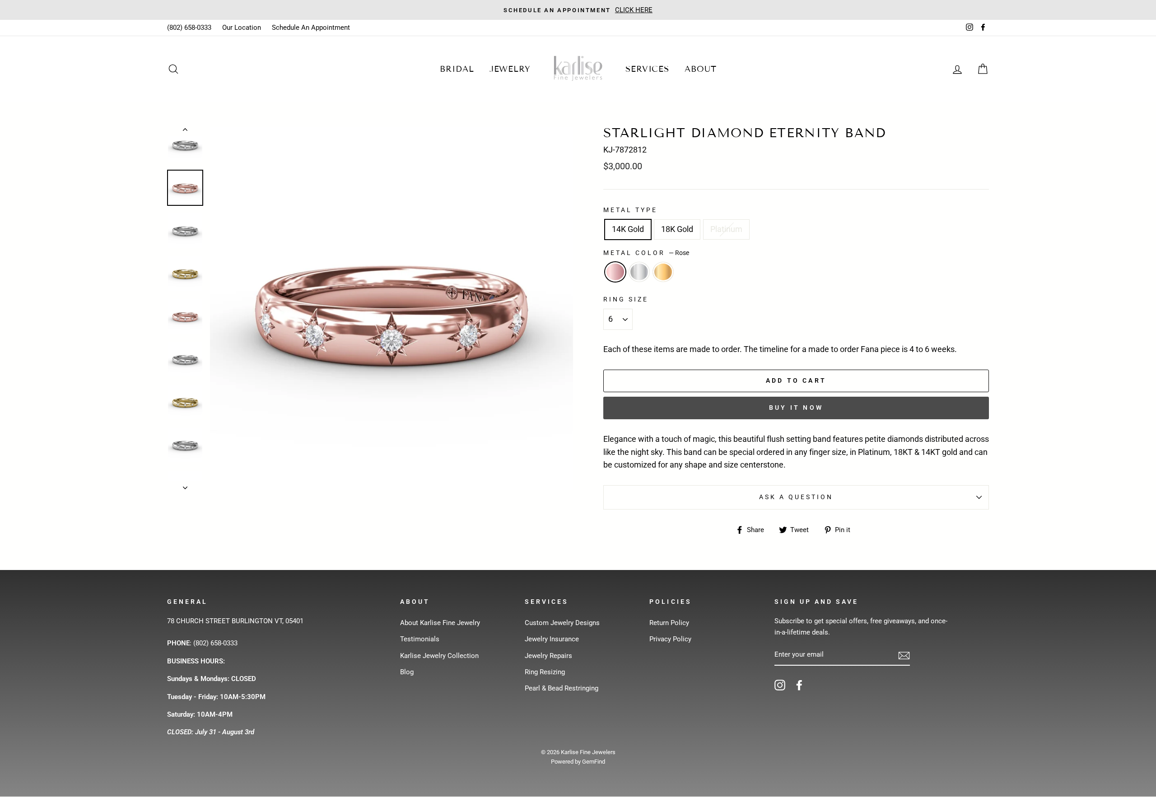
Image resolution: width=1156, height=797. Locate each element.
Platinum (726, 229)
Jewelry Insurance (552, 639)
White (639, 272)
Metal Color (646, 252)
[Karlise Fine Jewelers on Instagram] (779, 684)
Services (647, 69)
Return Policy (669, 623)
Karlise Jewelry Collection (439, 656)
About (701, 69)
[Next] (185, 485)
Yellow (663, 272)
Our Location (241, 27)
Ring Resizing (545, 672)
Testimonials (419, 639)
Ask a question (796, 496)
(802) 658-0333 (189, 27)
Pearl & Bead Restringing (561, 688)
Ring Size (625, 299)
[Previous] (185, 131)
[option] (578, 10)
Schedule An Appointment (311, 27)
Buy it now (796, 407)
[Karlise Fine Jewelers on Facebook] (799, 684)
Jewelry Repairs (548, 656)
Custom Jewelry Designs (562, 623)
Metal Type (630, 209)
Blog (407, 672)
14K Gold (628, 229)
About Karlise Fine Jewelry (440, 623)
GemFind (593, 761)
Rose (615, 272)
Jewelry (510, 69)
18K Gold (677, 229)
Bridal (457, 69)
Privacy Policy (670, 639)
